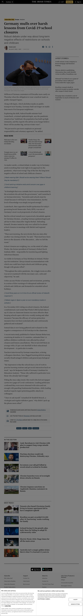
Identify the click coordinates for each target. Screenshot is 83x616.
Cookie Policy (8, 605)
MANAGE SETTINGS (75, 604)
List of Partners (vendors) (44, 599)
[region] (41, 602)
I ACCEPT (75, 599)
